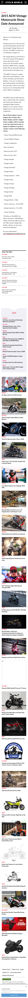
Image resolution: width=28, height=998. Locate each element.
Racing (4, 349)
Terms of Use (15, 969)
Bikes (4, 337)
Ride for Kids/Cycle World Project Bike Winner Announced (9, 291)
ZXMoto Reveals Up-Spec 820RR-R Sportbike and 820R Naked (13, 339)
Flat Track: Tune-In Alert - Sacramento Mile (8, 257)
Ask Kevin (4, 910)
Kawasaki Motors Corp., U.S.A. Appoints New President (12, 327)
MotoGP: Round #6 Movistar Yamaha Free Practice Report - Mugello (10, 282)
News (4, 343)
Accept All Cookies (14, 995)
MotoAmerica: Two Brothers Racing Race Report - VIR (9, 273)
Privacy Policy (6, 969)
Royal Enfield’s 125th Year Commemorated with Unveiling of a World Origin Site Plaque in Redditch (13, 633)
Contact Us (5, 972)
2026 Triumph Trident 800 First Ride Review (13, 333)
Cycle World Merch (15, 972)
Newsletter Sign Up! (8, 975)
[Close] (26, 986)
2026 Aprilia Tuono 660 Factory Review (13, 534)
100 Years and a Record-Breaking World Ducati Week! (12, 320)
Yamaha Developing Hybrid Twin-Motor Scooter (13, 346)
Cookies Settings (6, 979)
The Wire (14, 28)
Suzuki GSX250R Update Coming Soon (12, 357)
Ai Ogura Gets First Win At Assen (13, 362)
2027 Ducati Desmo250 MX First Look (13, 738)
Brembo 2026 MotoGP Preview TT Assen (14, 688)
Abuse (22, 969)
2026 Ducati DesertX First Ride (11, 790)
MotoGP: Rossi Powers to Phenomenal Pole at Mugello (9, 265)
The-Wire (3, 12)
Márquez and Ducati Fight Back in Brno (13, 657)
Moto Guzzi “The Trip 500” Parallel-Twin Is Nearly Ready (13, 367)
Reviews (5, 330)
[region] (14, 991)
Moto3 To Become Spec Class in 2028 (14, 351)
